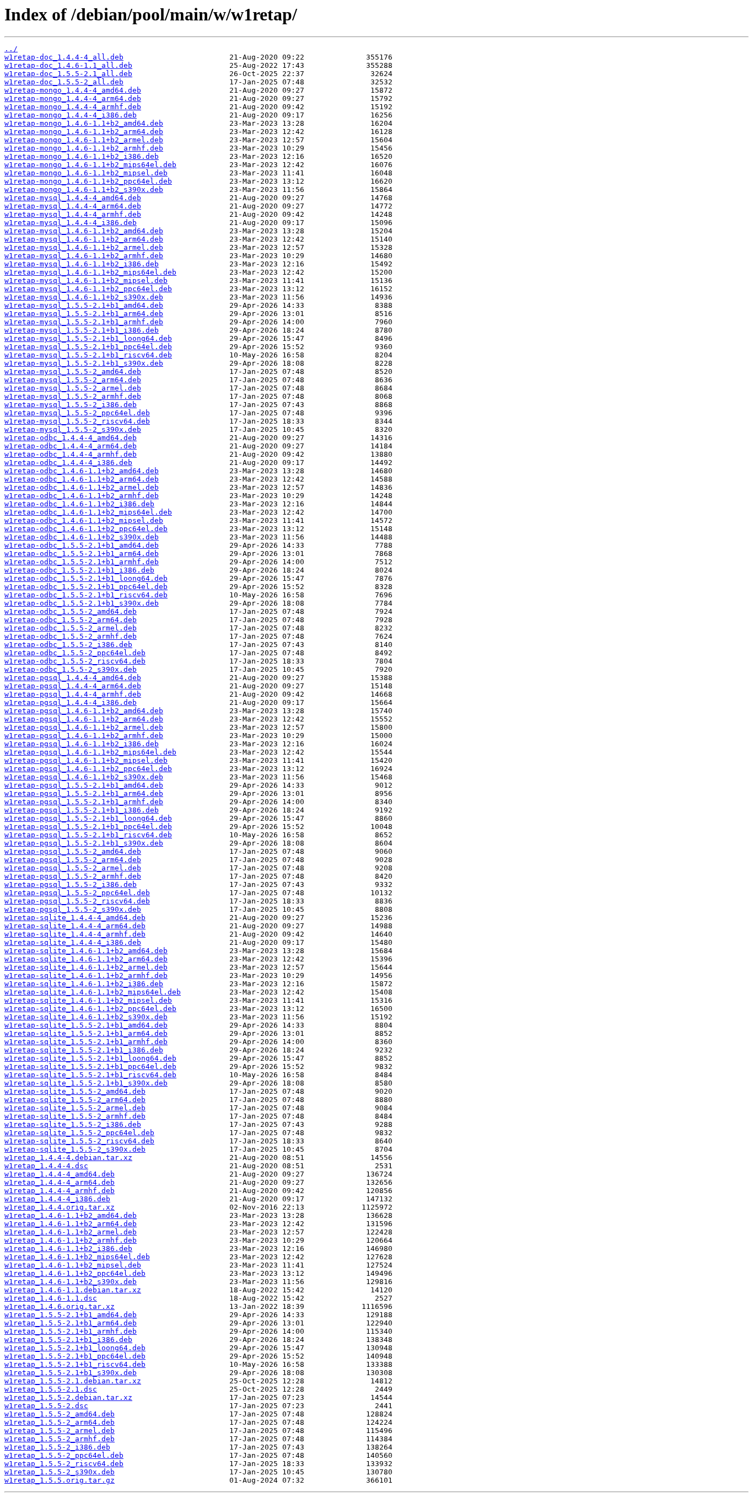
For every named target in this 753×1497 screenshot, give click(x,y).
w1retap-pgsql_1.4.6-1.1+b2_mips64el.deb (90, 752)
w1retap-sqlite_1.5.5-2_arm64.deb (75, 1099)
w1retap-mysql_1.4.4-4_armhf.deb (72, 214)
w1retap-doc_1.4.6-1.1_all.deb (68, 65)
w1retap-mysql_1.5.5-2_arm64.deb (72, 380)
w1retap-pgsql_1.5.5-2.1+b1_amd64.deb (83, 785)
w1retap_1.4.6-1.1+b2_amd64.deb (70, 1215)
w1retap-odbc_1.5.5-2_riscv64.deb (75, 661)
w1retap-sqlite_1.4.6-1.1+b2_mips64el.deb (92, 992)
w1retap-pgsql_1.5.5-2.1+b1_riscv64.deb (88, 835)
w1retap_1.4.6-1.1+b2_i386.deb (68, 1248)
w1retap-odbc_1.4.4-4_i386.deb (68, 462)
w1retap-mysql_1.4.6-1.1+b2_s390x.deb (83, 297)
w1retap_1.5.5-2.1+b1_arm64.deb (70, 1323)
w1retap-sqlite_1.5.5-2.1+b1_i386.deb (83, 1050)
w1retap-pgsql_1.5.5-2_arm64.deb (72, 860)
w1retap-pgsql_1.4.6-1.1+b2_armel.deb (83, 727)
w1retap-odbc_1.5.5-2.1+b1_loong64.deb (86, 578)
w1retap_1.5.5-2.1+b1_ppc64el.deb (75, 1356)
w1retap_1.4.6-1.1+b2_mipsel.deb (72, 1265)
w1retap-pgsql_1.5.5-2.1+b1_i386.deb (81, 810)
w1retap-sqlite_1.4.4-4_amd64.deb (75, 917)
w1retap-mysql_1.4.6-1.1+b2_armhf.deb (83, 256)
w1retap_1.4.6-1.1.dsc (50, 1298)
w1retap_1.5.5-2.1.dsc (50, 1389)
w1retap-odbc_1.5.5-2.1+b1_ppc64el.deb (86, 586)
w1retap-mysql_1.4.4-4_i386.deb (70, 222)
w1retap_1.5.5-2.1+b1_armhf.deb (70, 1331)
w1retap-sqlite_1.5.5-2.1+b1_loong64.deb (90, 1058)
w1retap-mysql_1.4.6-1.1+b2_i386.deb (81, 264)
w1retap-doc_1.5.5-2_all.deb (63, 82)
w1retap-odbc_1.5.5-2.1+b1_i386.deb (79, 570)
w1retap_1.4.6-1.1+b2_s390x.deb (70, 1281)
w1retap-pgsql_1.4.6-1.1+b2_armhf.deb (83, 735)
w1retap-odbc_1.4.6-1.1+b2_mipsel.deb (83, 520)
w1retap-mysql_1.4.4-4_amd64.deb (72, 198)
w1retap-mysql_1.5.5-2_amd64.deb (72, 371)
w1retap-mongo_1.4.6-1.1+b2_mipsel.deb (86, 173)
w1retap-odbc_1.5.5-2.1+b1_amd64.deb (81, 545)
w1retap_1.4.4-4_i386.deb (57, 1199)
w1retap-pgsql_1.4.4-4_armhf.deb (72, 694)
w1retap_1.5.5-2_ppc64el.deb (63, 1455)
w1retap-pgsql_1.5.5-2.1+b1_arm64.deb (83, 793)
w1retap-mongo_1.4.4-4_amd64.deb (72, 90)
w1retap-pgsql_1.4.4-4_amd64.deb (72, 677)
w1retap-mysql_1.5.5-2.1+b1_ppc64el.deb (88, 347)
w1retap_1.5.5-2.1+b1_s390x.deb (70, 1372)
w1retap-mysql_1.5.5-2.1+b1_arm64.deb (83, 313)
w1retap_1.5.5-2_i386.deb (57, 1447)
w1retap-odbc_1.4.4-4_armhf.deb (70, 454)
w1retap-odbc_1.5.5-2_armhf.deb (70, 636)
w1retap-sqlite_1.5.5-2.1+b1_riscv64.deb (90, 1075)
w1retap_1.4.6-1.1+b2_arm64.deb (70, 1224)
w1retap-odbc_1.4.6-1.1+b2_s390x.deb (81, 537)
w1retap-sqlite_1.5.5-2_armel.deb (75, 1108)
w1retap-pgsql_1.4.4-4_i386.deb (70, 702)
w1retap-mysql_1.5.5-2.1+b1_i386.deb (81, 330)
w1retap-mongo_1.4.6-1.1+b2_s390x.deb (83, 189)
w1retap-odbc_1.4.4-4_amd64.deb (70, 438)
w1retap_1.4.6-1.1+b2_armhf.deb (70, 1240)
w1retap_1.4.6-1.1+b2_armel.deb (70, 1232)
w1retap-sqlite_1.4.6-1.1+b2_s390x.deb (86, 1017)
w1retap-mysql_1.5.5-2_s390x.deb (72, 429)
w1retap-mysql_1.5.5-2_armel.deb (72, 388)
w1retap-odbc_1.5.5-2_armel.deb (70, 628)
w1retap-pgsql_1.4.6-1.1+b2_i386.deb (81, 744)
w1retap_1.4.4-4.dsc (46, 1166)
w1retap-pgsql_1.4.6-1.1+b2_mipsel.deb (86, 760)
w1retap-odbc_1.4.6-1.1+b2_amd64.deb (81, 471)
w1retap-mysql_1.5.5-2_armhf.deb (72, 396)
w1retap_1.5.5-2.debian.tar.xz (68, 1397)
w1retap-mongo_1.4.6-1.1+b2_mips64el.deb (90, 165)
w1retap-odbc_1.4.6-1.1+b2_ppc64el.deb (86, 529)
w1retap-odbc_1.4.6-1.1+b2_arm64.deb (81, 479)
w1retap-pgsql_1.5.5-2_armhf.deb (72, 876)
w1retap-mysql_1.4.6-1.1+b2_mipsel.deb (86, 280)
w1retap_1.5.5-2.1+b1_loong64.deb (75, 1348)
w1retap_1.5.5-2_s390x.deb (59, 1472)
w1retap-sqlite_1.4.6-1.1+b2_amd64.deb (86, 951)
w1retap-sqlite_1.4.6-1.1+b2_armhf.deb (86, 975)
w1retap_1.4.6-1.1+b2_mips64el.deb (77, 1257)
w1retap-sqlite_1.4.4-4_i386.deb (72, 942)
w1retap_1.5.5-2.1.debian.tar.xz (72, 1381)
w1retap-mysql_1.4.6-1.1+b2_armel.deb (83, 247)
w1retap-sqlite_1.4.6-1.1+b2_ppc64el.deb (90, 1008)
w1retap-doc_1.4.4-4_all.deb (63, 57)
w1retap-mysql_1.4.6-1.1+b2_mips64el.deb (90, 272)
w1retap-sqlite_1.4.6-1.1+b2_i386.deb (83, 984)
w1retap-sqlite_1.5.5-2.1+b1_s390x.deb (86, 1083)
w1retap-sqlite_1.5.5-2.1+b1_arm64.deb (86, 1033)
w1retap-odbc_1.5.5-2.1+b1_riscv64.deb (86, 595)
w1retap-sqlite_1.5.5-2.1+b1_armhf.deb (86, 1042)
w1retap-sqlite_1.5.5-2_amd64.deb (75, 1091)
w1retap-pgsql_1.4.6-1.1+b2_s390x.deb (83, 777)
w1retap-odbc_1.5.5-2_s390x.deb (70, 669)
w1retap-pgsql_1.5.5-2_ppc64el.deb (77, 893)
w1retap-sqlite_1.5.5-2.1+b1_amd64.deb (86, 1025)
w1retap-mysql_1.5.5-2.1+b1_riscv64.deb (88, 355)
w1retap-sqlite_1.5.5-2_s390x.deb (75, 1149)
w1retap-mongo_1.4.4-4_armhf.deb (72, 107)
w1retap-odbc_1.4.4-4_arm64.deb (70, 446)
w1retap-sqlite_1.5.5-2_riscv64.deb (79, 1141)
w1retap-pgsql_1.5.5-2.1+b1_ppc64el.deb (88, 826)
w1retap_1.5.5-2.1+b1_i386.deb (68, 1339)
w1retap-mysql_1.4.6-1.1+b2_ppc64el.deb (88, 289)
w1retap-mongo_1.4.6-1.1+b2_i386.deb (81, 156)
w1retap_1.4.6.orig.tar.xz (59, 1306)
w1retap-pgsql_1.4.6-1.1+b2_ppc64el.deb (88, 768)
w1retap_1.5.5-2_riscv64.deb (63, 1463)
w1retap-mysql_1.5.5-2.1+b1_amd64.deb (83, 305)
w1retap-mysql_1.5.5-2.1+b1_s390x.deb (83, 363)
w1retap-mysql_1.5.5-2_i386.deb (70, 404)
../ (11, 49)
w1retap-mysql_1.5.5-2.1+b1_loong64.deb (88, 338)
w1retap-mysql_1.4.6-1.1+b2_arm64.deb (83, 239)
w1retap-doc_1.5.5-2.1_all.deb (68, 73)
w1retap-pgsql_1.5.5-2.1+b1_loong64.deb (88, 818)
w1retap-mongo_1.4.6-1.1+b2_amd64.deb (83, 123)
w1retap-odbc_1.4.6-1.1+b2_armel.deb (81, 487)
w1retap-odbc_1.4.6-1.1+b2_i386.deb (79, 504)
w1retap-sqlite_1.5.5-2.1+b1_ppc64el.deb (90, 1066)
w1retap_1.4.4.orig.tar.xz (59, 1207)
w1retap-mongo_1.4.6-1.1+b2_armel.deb (83, 140)
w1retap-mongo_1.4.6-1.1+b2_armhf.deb (83, 148)
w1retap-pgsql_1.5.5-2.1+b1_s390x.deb (83, 843)
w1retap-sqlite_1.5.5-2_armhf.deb (75, 1116)
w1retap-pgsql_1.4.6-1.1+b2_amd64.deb (83, 711)
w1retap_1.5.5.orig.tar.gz (59, 1480)
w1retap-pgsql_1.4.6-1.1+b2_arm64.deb (83, 719)
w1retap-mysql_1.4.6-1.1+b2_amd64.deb (83, 231)
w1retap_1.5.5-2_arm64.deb (59, 1422)
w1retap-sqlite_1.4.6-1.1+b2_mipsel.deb (88, 1000)
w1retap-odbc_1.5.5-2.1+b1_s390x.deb (81, 603)
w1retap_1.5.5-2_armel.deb (59, 1430)
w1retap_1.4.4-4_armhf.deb (59, 1190)
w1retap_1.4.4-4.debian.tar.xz (68, 1157)
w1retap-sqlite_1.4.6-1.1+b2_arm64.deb (86, 959)
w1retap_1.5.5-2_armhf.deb (59, 1439)
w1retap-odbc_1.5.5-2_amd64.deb (70, 611)
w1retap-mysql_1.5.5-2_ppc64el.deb (77, 413)
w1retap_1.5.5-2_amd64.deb (59, 1414)
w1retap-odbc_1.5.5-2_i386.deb (68, 644)
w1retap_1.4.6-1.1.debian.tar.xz (72, 1290)
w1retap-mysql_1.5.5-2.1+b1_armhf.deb (83, 322)
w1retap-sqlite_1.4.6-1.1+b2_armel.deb (86, 967)
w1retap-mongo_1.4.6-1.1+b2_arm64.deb (83, 131)
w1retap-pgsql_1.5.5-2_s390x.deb (72, 909)
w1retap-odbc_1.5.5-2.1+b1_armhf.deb (81, 562)
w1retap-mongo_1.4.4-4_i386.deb (70, 115)
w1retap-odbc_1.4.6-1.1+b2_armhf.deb (81, 495)
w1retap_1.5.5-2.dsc (46, 1406)
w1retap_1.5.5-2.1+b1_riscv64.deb (75, 1364)
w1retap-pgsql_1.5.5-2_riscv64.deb (77, 901)
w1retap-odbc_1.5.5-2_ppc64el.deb (75, 653)
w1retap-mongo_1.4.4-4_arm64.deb (72, 98)
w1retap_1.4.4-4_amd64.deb (59, 1174)
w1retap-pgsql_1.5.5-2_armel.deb (72, 868)
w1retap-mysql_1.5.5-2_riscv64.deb (77, 421)
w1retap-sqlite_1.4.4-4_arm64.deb (75, 926)
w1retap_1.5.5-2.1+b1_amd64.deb (70, 1315)
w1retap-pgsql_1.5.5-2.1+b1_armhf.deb (83, 802)
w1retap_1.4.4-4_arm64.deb (59, 1182)
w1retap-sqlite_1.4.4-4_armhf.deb (75, 934)
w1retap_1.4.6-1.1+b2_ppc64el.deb (75, 1273)
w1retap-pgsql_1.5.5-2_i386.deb (70, 884)
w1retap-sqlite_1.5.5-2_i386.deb (72, 1124)
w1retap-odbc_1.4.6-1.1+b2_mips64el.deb (88, 512)
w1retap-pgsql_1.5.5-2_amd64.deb (72, 851)
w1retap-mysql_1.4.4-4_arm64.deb (72, 206)
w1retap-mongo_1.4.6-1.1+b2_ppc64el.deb (88, 181)
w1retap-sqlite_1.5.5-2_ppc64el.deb (79, 1133)
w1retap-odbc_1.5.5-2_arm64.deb (70, 620)
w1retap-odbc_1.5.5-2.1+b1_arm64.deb (81, 553)
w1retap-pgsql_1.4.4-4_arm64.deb (72, 686)
